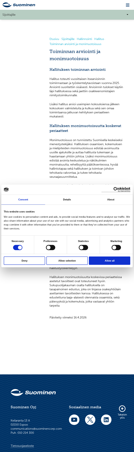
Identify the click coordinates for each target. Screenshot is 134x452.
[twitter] (90, 421)
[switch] (50, 247)
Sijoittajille (68, 39)
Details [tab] (67, 199)
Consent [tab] (23, 199)
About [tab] (110, 199)
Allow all (110, 260)
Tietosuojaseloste (22, 446)
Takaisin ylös (122, 416)
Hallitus (99, 39)
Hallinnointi (84, 39)
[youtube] (74, 421)
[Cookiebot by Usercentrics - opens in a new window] (116, 189)
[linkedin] (106, 421)
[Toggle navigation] (128, 5)
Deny (24, 260)
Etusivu (54, 39)
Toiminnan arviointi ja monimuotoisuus (75, 44)
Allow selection (67, 260)
